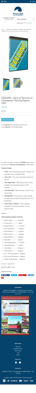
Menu (5, 1)
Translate (29, 23)
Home (2, 29)
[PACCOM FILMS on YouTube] (20, 363)
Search (18, 355)
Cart (33, 1)
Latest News (18, 287)
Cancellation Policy (18, 348)
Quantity (3, 111)
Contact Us (18, 346)
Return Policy (18, 351)
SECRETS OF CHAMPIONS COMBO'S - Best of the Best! (18, 29)
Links (18, 353)
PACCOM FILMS (17, 377)
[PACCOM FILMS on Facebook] (16, 363)
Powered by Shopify (27, 377)
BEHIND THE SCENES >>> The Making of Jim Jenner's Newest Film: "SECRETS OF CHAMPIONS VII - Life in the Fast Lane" (18, 292)
